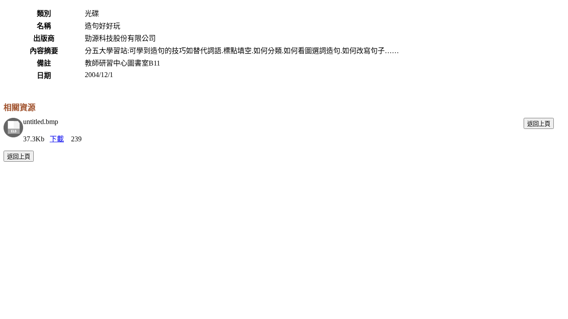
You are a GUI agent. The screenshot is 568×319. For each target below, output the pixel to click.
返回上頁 (538, 124)
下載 (57, 139)
